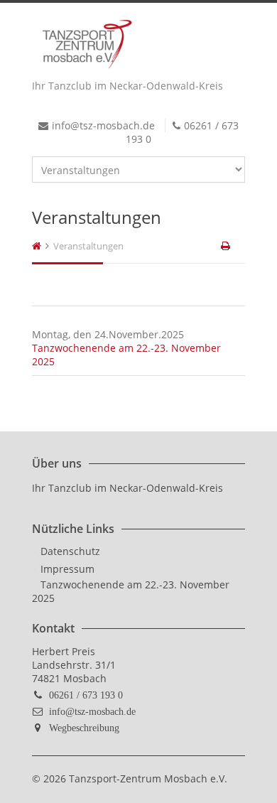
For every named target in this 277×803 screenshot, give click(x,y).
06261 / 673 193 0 (86, 695)
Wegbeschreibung (84, 728)
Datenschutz (70, 551)
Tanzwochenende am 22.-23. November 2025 (130, 591)
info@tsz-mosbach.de (92, 711)
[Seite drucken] (226, 245)
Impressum (67, 569)
